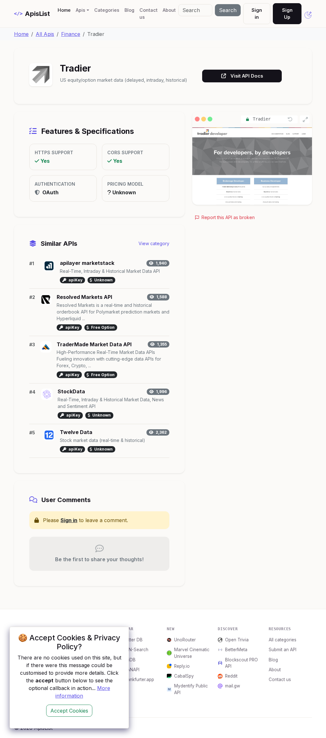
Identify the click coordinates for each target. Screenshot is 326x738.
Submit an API (282, 649)
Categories (106, 10)
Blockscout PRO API (241, 663)
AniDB (129, 659)
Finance (70, 34)
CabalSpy (184, 676)
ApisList (32, 13)
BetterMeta (236, 649)
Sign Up (287, 13)
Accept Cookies (69, 710)
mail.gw (232, 685)
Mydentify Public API (191, 689)
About (169, 10)
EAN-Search (135, 649)
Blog (129, 10)
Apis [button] (80, 10)
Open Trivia (237, 639)
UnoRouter (185, 639)
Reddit (231, 676)
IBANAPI (131, 669)
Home (65, 10)
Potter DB (133, 639)
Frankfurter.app (138, 679)
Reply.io (182, 666)
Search (228, 10)
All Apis (45, 34)
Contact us (148, 13)
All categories (282, 639)
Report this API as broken (227, 217)
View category (153, 243)
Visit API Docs (246, 76)
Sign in (257, 13)
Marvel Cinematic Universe (191, 653)
